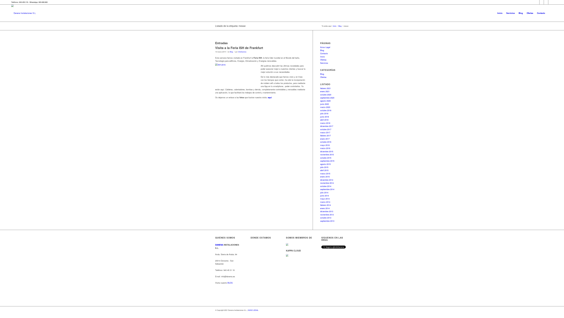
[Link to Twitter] (550, 2)
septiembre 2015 (327, 160)
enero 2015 (325, 176)
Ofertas (323, 59)
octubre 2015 (325, 157)
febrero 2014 (325, 205)
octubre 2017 (325, 129)
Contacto (324, 53)
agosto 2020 (325, 100)
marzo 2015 (325, 173)
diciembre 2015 (326, 151)
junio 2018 (324, 116)
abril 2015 (324, 170)
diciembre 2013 (326, 211)
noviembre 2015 (327, 154)
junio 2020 (324, 104)
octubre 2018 (325, 110)
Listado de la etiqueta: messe (230, 26)
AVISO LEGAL (253, 310)
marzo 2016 (325, 148)
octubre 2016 (325, 141)
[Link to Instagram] (541, 2)
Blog (231, 52)
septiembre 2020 (327, 97)
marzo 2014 (325, 202)
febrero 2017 (325, 135)
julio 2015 (324, 167)
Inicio (322, 56)
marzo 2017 (325, 132)
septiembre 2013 (327, 221)
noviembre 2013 (327, 214)
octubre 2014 (325, 186)
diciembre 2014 (326, 179)
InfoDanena (242, 52)
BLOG (230, 282)
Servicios (324, 63)
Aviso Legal (325, 47)
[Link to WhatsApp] (537, 2)
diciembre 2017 (326, 126)
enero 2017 (325, 138)
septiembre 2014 (327, 189)
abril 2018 (324, 119)
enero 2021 (325, 91)
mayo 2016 (325, 145)
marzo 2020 (325, 107)
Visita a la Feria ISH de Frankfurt (239, 47)
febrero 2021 (325, 88)
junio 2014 (324, 195)
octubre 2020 (325, 94)
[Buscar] (550, 13)
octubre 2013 (325, 217)
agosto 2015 (325, 164)
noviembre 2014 (327, 183)
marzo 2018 (325, 123)
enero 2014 (325, 208)
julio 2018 (324, 113)
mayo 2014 (325, 198)
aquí (270, 97)
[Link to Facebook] (546, 2)
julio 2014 (324, 192)
